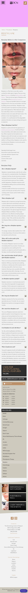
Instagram (15, 518)
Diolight (5, 427)
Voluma (4, 476)
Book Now (9, 383)
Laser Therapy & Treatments (17, 506)
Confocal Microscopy (8, 422)
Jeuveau (5, 442)
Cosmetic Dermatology (13, 557)
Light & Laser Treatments (14, 537)
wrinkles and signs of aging (8, 130)
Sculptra (5, 468)
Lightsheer (13, 551)
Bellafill (4, 413)
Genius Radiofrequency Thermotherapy (12, 436)
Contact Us (13, 523)
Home (3, 30)
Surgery (13, 575)
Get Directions (13, 533)
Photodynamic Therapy (8, 459)
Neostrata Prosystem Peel (9, 453)
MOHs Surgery (6, 450)
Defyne (3, 97)
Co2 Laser (5, 419)
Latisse (4, 448)
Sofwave (5, 473)
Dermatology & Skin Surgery (16, 488)
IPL (3, 439)
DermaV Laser (6, 425)
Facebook (12, 518)
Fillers (6, 374)
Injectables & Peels (15, 497)
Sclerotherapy (6, 465)
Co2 (14, 540)
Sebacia (5, 471)
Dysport (5, 430)
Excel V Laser (6, 433)
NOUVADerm (6, 456)
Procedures (9, 30)
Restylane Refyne (19, 95)
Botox (4, 416)
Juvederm (5, 445)
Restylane (8, 95)
